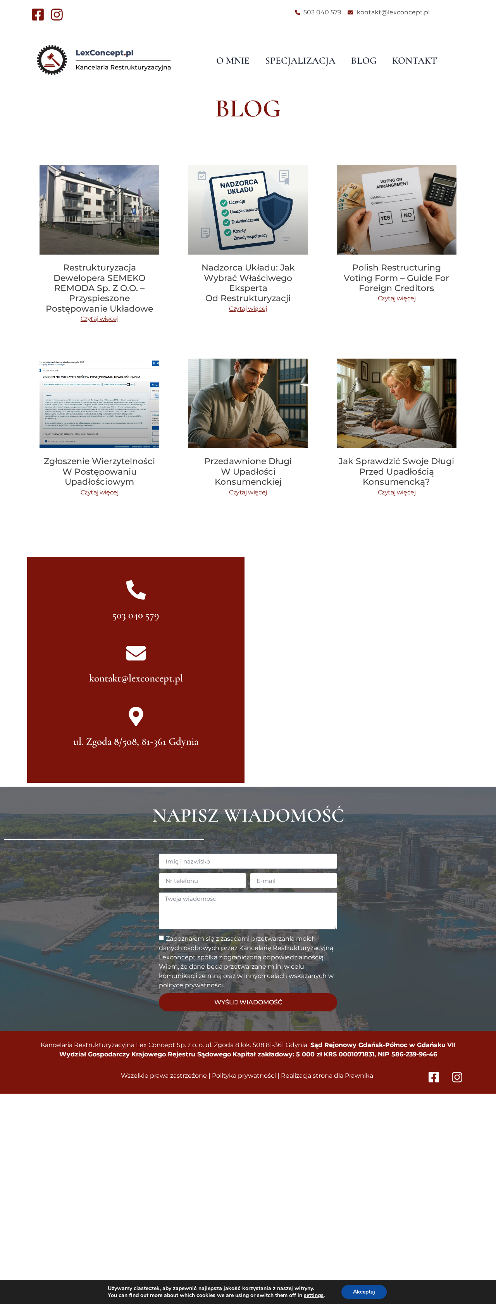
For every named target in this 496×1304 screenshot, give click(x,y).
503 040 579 (135, 615)
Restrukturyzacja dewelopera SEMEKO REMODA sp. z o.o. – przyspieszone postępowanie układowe (99, 288)
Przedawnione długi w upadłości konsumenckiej (248, 471)
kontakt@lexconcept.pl (136, 678)
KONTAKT (414, 60)
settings (314, 1295)
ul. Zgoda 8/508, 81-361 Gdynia (135, 741)
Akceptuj (364, 1291)
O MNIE (233, 60)
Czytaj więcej (100, 319)
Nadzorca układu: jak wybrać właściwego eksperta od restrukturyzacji (248, 282)
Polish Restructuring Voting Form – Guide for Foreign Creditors (396, 277)
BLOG (364, 60)
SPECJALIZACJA (300, 60)
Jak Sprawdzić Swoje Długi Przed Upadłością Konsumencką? (396, 471)
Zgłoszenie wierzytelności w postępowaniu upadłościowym (99, 471)
